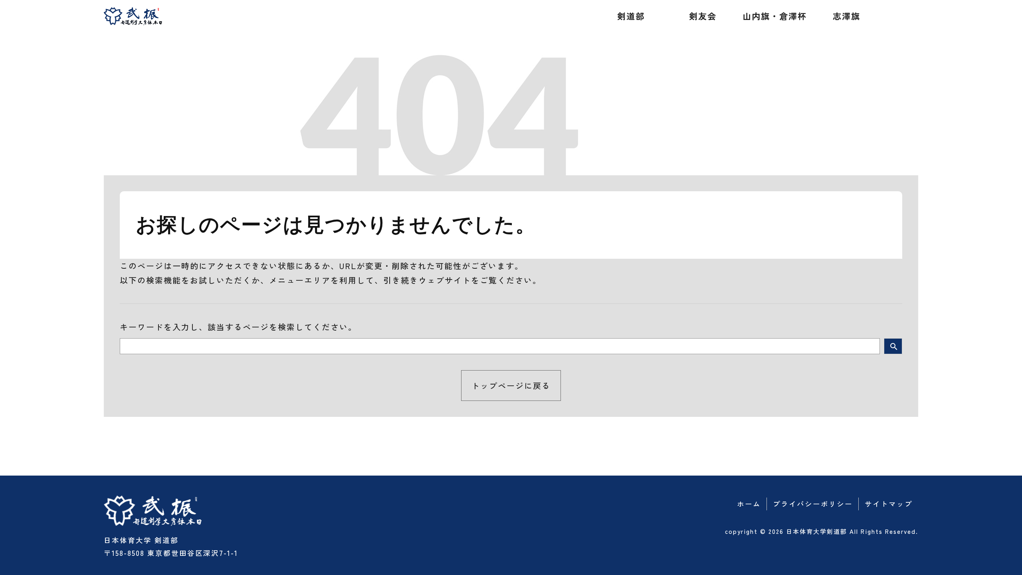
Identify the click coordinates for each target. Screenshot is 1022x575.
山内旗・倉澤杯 (775, 16)
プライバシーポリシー (813, 504)
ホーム (749, 504)
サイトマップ (889, 504)
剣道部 (631, 16)
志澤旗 (846, 16)
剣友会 (703, 16)
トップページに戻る (511, 385)
